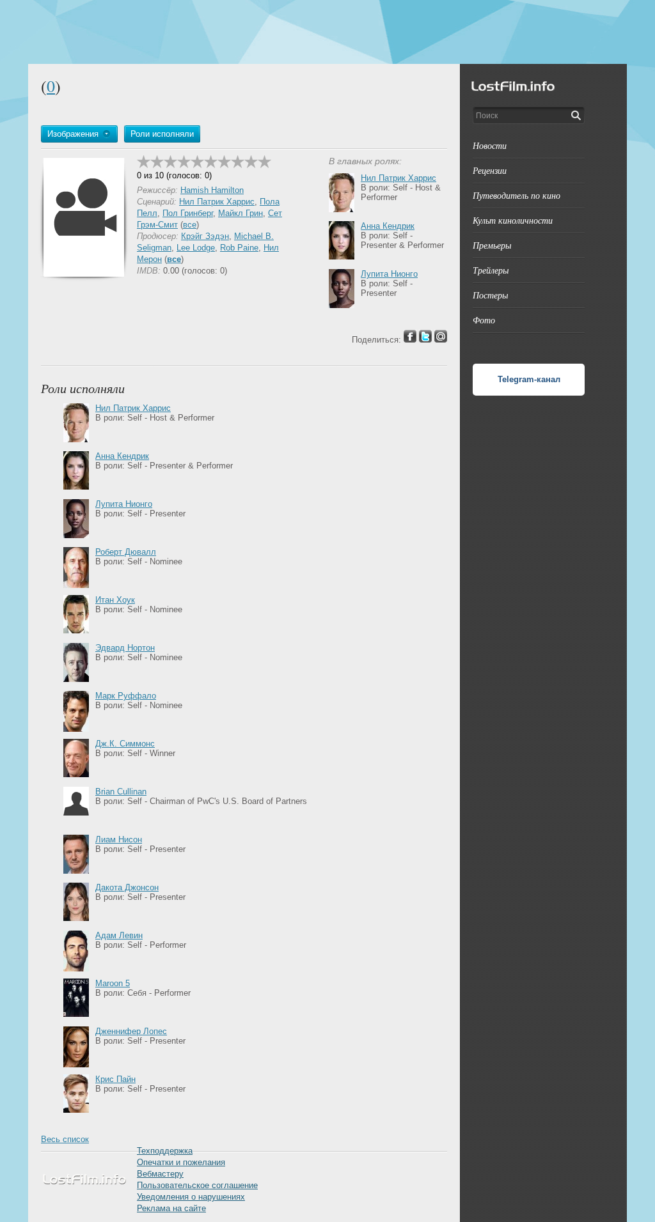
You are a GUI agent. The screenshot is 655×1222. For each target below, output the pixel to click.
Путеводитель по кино (516, 195)
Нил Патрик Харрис (217, 201)
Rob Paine (239, 247)
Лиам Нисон (118, 839)
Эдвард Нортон (125, 648)
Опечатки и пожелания (181, 1162)
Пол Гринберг (187, 213)
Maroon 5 (112, 983)
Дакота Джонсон (127, 887)
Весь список (65, 1139)
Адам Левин (119, 935)
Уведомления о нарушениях (191, 1197)
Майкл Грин (240, 213)
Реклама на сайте (171, 1208)
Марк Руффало (125, 695)
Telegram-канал (529, 379)
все (189, 224)
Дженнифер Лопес (131, 1031)
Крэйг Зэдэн (205, 236)
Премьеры (492, 245)
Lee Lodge (196, 247)
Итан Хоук (115, 600)
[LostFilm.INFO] (327, 32)
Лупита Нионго (389, 274)
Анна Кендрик (387, 226)
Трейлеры (491, 270)
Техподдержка (165, 1151)
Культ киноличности (513, 220)
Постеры (490, 295)
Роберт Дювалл (125, 552)
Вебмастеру (160, 1174)
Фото (484, 320)
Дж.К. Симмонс (125, 743)
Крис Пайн (115, 1079)
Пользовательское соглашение (197, 1185)
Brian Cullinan (120, 791)
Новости (490, 145)
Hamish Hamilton (212, 190)
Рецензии (490, 170)
